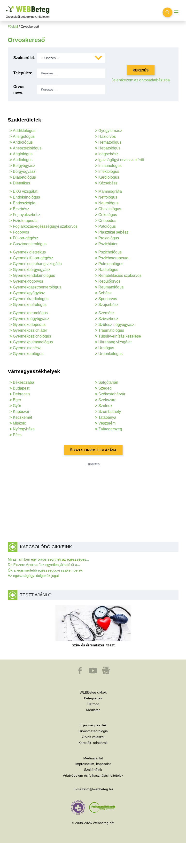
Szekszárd (107, 400)
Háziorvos (107, 136)
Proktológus (108, 238)
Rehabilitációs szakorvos (119, 275)
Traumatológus (111, 330)
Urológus (106, 348)
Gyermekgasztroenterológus (37, 287)
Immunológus (110, 166)
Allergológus (24, 136)
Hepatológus (109, 148)
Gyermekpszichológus (32, 336)
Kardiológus (108, 177)
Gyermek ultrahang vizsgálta (37, 264)
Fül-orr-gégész (25, 238)
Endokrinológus (26, 197)
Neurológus (108, 203)
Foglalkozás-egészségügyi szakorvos (45, 226)
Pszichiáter (107, 244)
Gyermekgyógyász (29, 293)
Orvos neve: (18, 90)
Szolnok (105, 406)
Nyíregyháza (24, 429)
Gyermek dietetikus (29, 252)
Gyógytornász (110, 131)
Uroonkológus (110, 354)
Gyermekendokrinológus (34, 275)
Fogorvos (21, 232)
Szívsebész (108, 319)
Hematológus (109, 142)
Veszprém (107, 423)
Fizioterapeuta (25, 220)
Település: (22, 73)
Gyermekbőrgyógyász (31, 270)
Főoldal (13, 26)
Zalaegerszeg (110, 429)
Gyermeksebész (27, 348)
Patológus (107, 226)
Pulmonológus (110, 264)
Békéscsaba (23, 382)
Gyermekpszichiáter (30, 330)
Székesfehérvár (111, 394)
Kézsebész (107, 183)
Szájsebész (108, 305)
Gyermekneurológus (30, 313)
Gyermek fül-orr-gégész (33, 258)
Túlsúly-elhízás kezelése (119, 336)
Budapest (21, 388)
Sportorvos (107, 299)
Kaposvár (21, 411)
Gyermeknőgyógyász (31, 319)
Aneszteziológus (27, 148)
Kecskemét (22, 417)
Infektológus (108, 171)
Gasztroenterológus (29, 244)
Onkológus (107, 215)
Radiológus (108, 270)
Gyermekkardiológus (30, 299)
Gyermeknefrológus (29, 305)
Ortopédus (107, 220)
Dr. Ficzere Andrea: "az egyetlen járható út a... (44, 565)
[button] (80, 673)
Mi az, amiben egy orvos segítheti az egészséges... (48, 559)
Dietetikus (21, 183)
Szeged (105, 388)
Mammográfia (110, 191)
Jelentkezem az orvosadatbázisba (140, 80)
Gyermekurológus (28, 354)
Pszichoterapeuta (113, 258)
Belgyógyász (24, 166)
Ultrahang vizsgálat (115, 342)
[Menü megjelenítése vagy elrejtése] (176, 12)
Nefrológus (107, 197)
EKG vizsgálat (25, 191)
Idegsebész (108, 154)
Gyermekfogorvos (28, 281)
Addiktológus (24, 131)
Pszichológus (110, 252)
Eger (17, 400)
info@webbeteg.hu (98, 789)
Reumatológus (111, 287)
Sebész (104, 293)
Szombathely (109, 411)
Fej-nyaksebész (26, 215)
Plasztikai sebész (113, 232)
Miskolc (19, 423)
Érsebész (21, 209)
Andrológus (23, 142)
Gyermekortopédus (29, 324)
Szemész (106, 313)
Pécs (17, 435)
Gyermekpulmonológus (33, 342)
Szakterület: (24, 58)
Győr (17, 406)
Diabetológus (24, 177)
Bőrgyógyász (24, 171)
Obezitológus (109, 209)
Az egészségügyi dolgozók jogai (33, 576)
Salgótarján (108, 382)
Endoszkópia (24, 203)
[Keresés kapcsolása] (167, 12)
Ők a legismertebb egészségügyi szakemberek (45, 570)
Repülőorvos (109, 281)
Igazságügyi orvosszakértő (121, 160)
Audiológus (22, 160)
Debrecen (21, 394)
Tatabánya (107, 417)
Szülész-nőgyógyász (116, 324)
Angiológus (22, 154)
